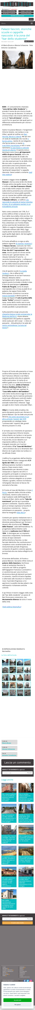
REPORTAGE (6, 974)
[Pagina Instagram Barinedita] (30, 980)
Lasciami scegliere (19, 995)
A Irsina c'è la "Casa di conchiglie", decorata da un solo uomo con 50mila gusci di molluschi (8, 839)
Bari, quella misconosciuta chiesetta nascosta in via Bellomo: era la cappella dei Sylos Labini (8, 904)
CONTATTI (22, 974)
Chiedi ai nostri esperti (8, 980)
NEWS (4, 975)
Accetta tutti (17, 1000)
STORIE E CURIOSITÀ (7, 970)
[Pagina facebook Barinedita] (24, 980)
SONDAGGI (22, 972)
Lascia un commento (17, 762)
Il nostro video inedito (17, 923)
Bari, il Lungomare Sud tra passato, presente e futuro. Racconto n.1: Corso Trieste (26, 859)
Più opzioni (18, 1004)
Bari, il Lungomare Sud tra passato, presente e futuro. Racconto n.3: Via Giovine (26, 838)
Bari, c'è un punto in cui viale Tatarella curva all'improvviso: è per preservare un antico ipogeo (9, 818)
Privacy (21, 975)
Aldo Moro (21, 512)
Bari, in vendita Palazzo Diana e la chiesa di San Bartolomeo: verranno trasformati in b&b (26, 797)
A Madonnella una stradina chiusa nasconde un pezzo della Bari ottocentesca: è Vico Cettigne (25, 882)
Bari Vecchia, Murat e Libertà (14, 135)
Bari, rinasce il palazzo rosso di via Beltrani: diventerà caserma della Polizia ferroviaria (9, 797)
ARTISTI (4, 972)
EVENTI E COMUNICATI (8, 971)
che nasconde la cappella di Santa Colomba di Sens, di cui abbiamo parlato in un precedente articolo (17, 203)
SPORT (21, 968)
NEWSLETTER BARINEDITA (13, 769)
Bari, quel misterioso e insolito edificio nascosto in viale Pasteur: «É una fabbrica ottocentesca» (8, 882)
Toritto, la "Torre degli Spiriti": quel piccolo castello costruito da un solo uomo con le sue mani (25, 818)
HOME (4, 967)
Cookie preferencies (25, 977)
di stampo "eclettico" (24, 243)
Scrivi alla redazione (7, 981)
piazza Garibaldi (8, 296)
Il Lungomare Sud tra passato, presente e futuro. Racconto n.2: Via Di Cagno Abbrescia (8, 860)
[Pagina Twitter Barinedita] (27, 980)
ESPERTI (22, 970)
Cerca (31, 19)
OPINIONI (22, 967)
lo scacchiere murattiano (13, 144)
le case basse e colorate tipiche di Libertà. (15, 149)
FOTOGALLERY (23, 971)
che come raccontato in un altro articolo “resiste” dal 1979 (15, 418)
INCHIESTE (5, 968)
